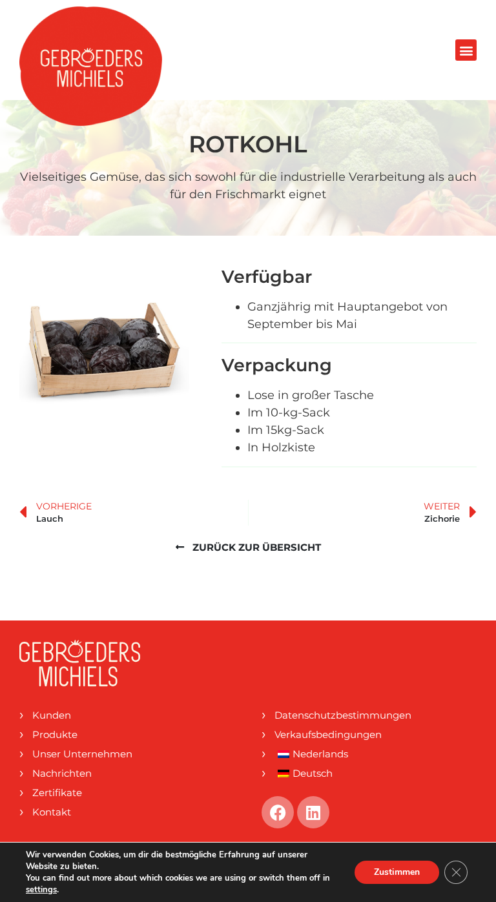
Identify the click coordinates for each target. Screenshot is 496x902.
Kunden (51, 715)
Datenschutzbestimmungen (342, 715)
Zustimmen (397, 872)
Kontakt (51, 812)
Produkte (55, 734)
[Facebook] (278, 812)
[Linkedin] (313, 812)
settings (41, 890)
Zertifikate (57, 792)
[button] (466, 50)
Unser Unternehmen (82, 754)
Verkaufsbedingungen (328, 734)
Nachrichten (62, 773)
